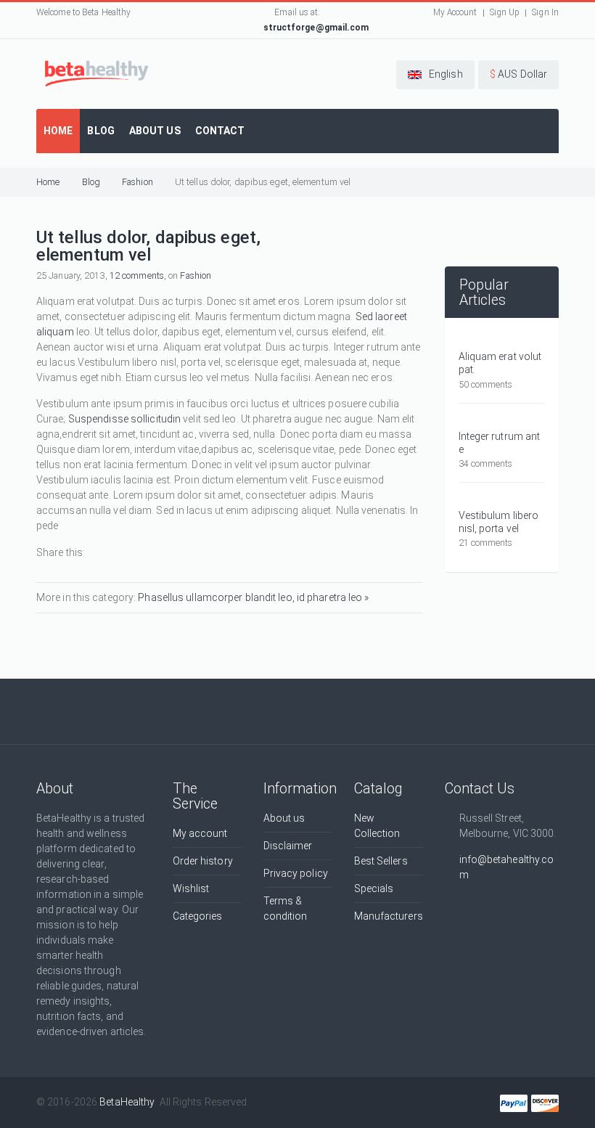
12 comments (137, 275)
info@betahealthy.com (506, 867)
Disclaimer (288, 845)
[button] (435, 74)
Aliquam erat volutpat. (500, 363)
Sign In (545, 12)
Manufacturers (388, 916)
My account (200, 833)
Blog (91, 181)
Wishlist (191, 888)
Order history (203, 861)
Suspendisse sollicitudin (124, 419)
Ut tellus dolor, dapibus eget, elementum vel (262, 181)
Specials (374, 888)
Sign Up (505, 12)
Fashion (137, 181)
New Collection (377, 825)
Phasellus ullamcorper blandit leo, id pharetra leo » (253, 597)
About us (284, 818)
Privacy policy (295, 873)
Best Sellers (381, 861)
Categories (198, 916)
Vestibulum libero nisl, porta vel (499, 522)
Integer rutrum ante (500, 442)
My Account (455, 12)
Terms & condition (285, 908)
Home (48, 181)
